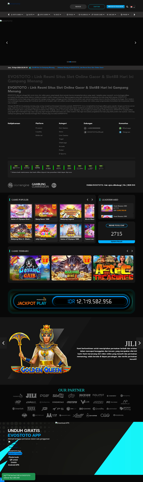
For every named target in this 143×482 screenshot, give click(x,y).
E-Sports (62, 154)
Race (57, 14)
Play (41, 303)
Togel (71, 14)
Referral (39, 135)
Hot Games (17, 14)
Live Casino (44, 14)
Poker (125, 14)
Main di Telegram (116, 6)
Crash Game (98, 14)
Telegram (126, 132)
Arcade (111, 14)
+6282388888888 (93, 128)
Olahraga (84, 14)
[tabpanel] (71, 43)
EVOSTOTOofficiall (95, 132)
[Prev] (87, 199)
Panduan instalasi (15, 453)
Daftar (97, 6)
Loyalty (39, 132)
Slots (30, 14)
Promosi (39, 128)
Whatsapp (127, 128)
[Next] (92, 199)
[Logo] (14, 7)
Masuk (78, 6)
